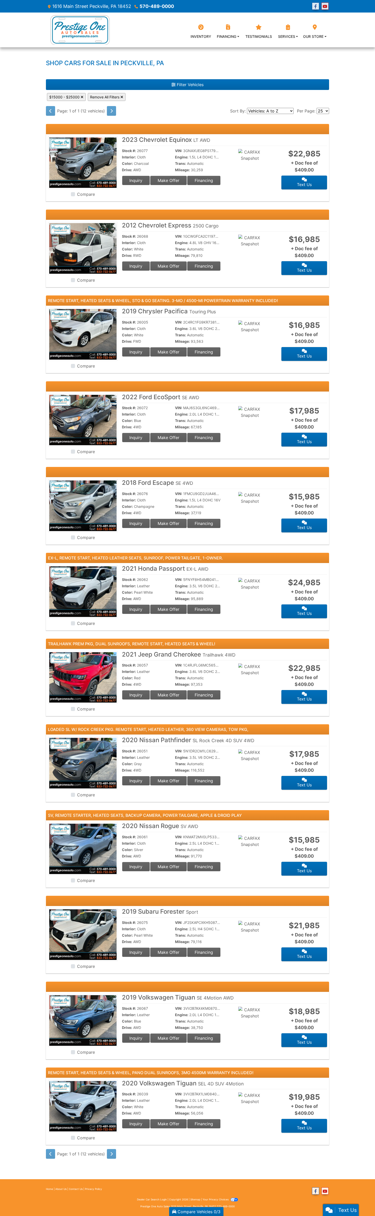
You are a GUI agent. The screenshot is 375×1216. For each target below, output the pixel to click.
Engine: (181, 157)
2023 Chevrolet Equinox (166, 139)
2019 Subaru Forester (160, 911)
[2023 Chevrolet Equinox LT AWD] (83, 162)
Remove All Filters (105, 97)
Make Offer (168, 180)
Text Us (304, 184)
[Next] (111, 111)
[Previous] (50, 111)
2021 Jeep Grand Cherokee (178, 654)
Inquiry (135, 180)
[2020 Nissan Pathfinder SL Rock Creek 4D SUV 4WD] (83, 762)
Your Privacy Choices (216, 1199)
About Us (61, 1188)
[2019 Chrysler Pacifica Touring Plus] (83, 333)
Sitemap (195, 1199)
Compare (86, 194)
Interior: (129, 157)
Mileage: (182, 170)
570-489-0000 (157, 6)
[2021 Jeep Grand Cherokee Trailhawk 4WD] (83, 677)
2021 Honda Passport (165, 568)
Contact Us (76, 1188)
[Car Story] (264, 157)
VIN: (178, 150)
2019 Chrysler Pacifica (169, 311)
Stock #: (129, 150)
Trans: (180, 163)
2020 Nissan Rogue (160, 826)
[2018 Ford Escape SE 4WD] (83, 505)
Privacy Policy (93, 1188)
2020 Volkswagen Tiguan (183, 1083)
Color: (127, 163)
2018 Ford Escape (157, 482)
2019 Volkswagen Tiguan (178, 997)
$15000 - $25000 (65, 97)
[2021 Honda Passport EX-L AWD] (83, 591)
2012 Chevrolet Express (170, 225)
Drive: (127, 170)
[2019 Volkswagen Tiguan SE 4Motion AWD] (83, 1020)
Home (49, 1188)
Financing (204, 180)
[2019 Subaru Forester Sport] (83, 934)
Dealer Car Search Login (152, 1199)
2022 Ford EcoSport (160, 397)
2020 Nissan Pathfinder (188, 740)
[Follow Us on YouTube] (325, 6)
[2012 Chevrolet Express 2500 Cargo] (83, 248)
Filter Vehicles (190, 84)
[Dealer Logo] (79, 30)
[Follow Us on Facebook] (315, 6)
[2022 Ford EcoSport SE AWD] (83, 419)
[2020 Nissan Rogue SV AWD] (83, 848)
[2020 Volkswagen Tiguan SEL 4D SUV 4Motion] (83, 1105)
